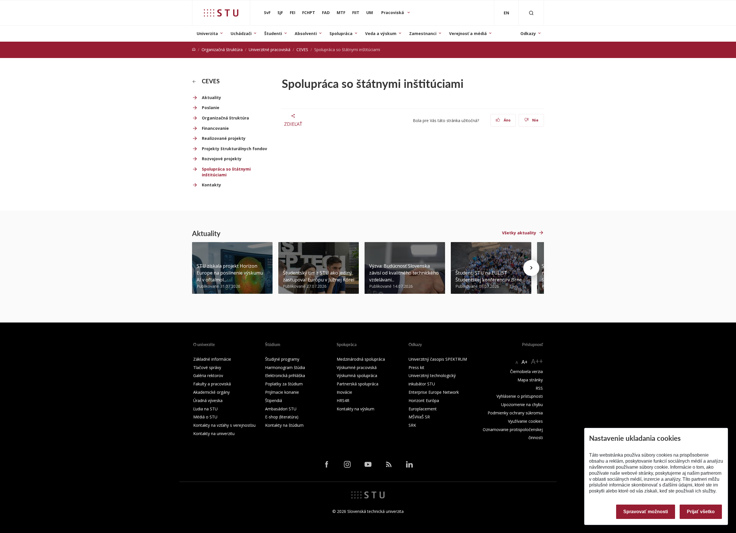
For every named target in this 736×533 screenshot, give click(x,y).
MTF (341, 12)
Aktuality (211, 97)
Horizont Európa (424, 400)
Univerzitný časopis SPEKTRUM (438, 359)
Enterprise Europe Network (434, 392)
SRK (412, 425)
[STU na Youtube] (368, 464)
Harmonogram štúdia (285, 367)
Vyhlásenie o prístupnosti (520, 396)
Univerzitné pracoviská (269, 49)
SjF (280, 12)
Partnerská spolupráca (357, 384)
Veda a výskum (380, 33)
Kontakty (211, 185)
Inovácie (344, 392)
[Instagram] (347, 464)
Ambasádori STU (280, 409)
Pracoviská (393, 12)
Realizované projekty (224, 138)
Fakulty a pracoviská (212, 384)
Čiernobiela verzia (526, 371)
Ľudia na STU (205, 409)
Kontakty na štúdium (284, 425)
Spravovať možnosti (645, 511)
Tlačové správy (207, 367)
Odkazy (528, 33)
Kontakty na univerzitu (214, 433)
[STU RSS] (388, 464)
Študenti (273, 33)
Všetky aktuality (519, 232)
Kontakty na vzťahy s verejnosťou (224, 425)
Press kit (416, 367)
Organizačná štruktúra (222, 49)
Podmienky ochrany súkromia (515, 413)
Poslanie (210, 107)
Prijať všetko (701, 511)
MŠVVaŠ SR (419, 417)
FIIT (355, 12)
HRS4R (343, 400)
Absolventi (306, 33)
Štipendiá (273, 400)
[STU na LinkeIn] (409, 464)
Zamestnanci (422, 33)
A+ (525, 361)
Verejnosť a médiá (468, 33)
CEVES (302, 49)
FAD (326, 12)
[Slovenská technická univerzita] (221, 13)
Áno (507, 120)
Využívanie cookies (525, 421)
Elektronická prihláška (285, 375)
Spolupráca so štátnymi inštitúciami (226, 171)
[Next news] (531, 268)
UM (369, 12)
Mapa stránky (530, 380)
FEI (292, 12)
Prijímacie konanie (282, 392)
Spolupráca (340, 33)
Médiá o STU (205, 417)
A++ (537, 361)
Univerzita (207, 33)
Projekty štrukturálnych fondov (234, 148)
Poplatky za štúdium (284, 384)
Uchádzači (241, 33)
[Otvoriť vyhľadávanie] (531, 12)
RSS (539, 388)
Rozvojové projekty (221, 158)
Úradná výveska (208, 400)
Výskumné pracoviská (357, 367)
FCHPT (308, 12)
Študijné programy (282, 359)
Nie (534, 120)
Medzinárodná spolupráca (361, 359)
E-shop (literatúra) (281, 417)
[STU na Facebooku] (326, 464)
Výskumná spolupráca (357, 375)
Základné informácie (212, 359)
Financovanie (215, 128)
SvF (267, 12)
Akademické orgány (211, 392)
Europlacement (423, 409)
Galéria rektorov (208, 375)
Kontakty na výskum (355, 409)
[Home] (193, 49)
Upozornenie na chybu (522, 404)
